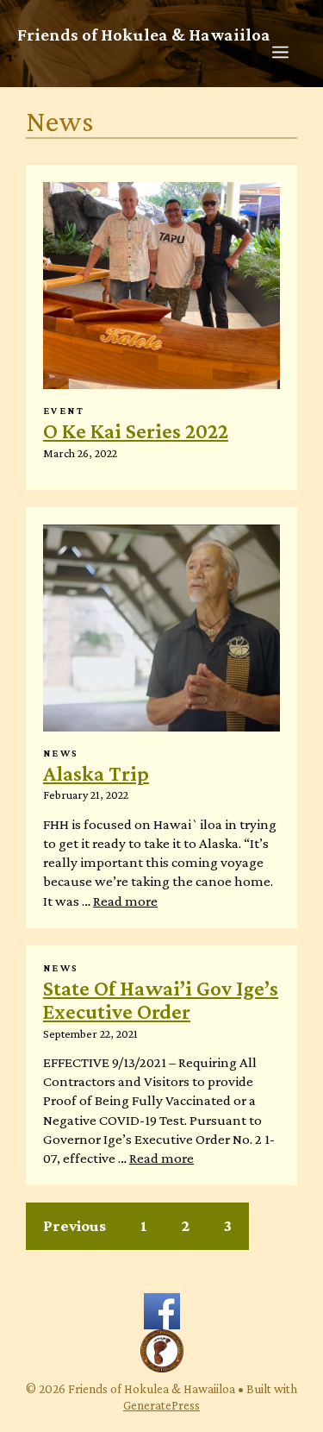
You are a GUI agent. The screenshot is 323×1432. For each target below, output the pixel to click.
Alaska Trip (96, 773)
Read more (125, 901)
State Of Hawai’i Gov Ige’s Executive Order (160, 1000)
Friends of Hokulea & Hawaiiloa (143, 34)
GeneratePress (161, 1405)
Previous (74, 1225)
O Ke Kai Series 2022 (135, 431)
